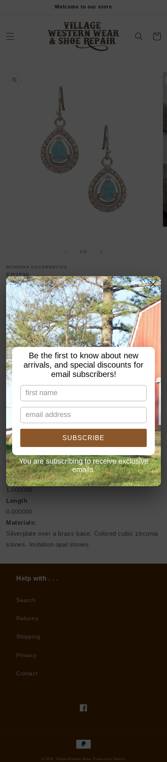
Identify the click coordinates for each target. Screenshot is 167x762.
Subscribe (83, 437)
